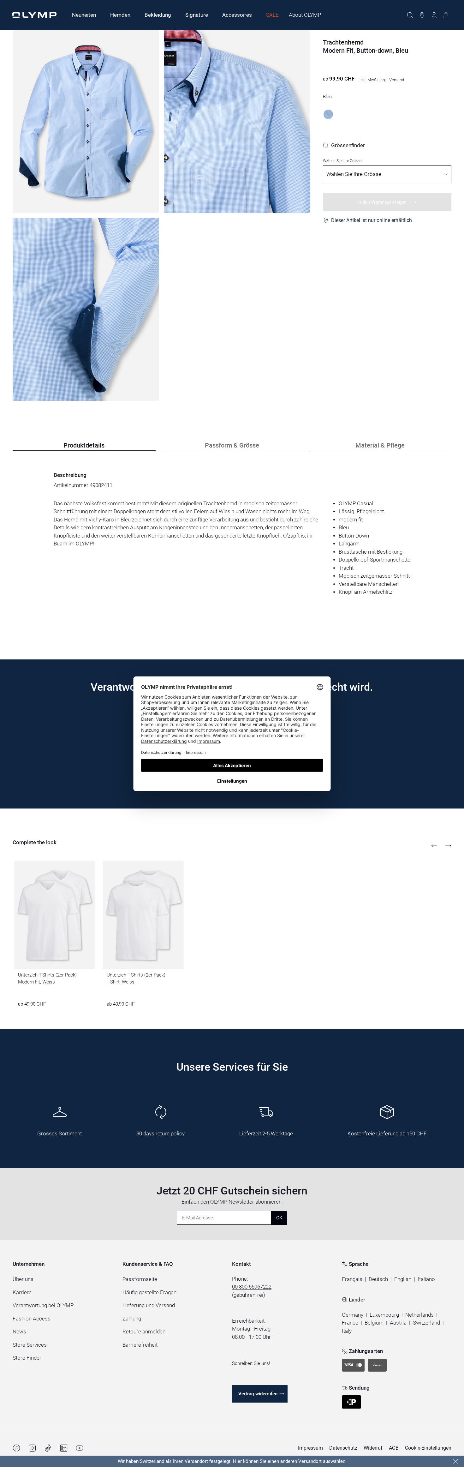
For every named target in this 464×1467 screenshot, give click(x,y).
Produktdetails (83, 445)
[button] (352, 1279)
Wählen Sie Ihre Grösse (342, 161)
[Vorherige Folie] (434, 846)
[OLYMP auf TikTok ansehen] (48, 1448)
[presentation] (232, 548)
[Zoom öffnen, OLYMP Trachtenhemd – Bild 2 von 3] (237, 121)
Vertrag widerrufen (257, 1394)
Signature (196, 15)
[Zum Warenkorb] (446, 15)
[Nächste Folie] (448, 846)
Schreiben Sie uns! (251, 1363)
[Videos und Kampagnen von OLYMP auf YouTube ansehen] (79, 1448)
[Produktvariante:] (328, 114)
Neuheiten (84, 15)
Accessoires (237, 15)
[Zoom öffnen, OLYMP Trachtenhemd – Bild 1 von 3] (86, 121)
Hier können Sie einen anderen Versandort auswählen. (290, 1461)
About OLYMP (305, 15)
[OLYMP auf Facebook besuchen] (16, 1448)
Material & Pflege (380, 445)
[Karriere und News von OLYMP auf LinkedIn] (64, 1448)
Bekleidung (158, 15)
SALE (272, 15)
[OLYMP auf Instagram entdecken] (32, 1448)
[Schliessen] (455, 1462)
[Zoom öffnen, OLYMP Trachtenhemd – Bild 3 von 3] (86, 309)
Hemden (120, 15)
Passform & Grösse (232, 445)
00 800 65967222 (251, 1287)
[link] (344, 145)
